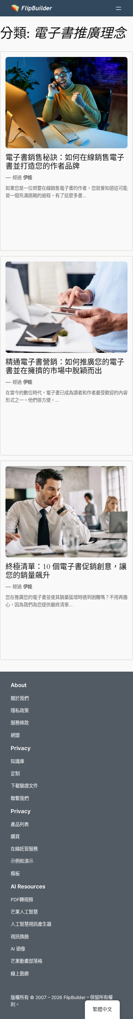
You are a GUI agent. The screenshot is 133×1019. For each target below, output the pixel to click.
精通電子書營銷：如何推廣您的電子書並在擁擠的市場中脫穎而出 (64, 366)
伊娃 (27, 177)
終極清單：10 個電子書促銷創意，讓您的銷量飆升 (66, 571)
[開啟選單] (118, 8)
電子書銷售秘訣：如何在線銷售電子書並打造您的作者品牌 (64, 162)
